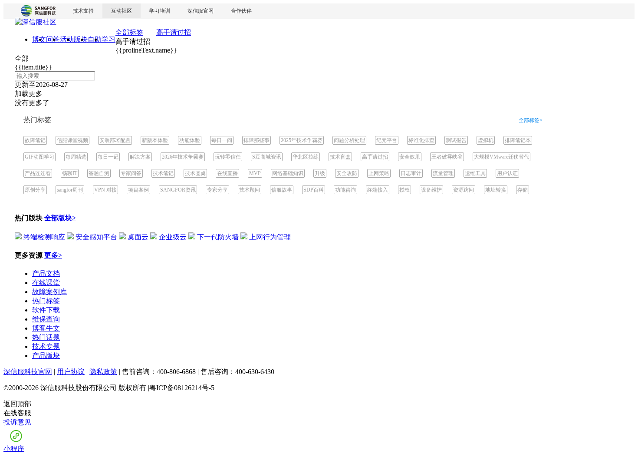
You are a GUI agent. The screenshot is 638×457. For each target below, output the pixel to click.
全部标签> (531, 120)
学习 (108, 39)
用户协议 (71, 371)
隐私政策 (103, 371)
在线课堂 (46, 282)
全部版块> (60, 218)
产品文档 (46, 273)
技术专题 (46, 346)
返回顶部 (17, 403)
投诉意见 (17, 422)
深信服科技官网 (27, 371)
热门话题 (46, 337)
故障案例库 (49, 291)
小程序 (13, 448)
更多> (53, 255)
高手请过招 (173, 32)
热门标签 (46, 301)
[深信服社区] (35, 23)
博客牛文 (46, 328)
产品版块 (46, 355)
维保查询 (46, 319)
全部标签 (129, 32)
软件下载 (46, 310)
